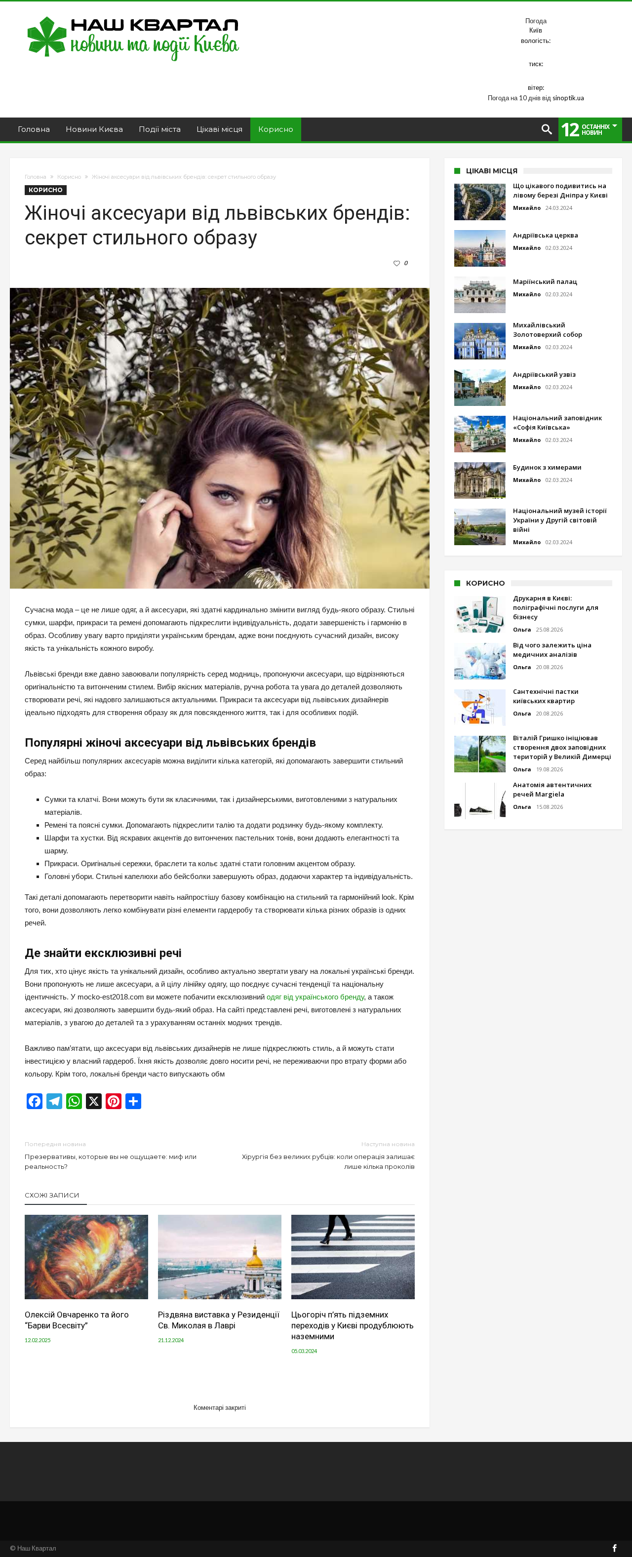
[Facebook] (614, 1549)
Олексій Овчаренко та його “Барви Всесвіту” (77, 1320)
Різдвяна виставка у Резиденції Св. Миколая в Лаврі (218, 1320)
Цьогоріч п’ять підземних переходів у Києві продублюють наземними (352, 1325)
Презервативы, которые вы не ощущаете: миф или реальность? (111, 1155)
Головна (35, 176)
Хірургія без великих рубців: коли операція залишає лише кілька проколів (328, 1155)
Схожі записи (52, 1195)
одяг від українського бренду (315, 997)
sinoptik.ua (568, 98)
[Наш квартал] (133, 16)
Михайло (527, 207)
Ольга (522, 629)
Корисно (69, 176)
